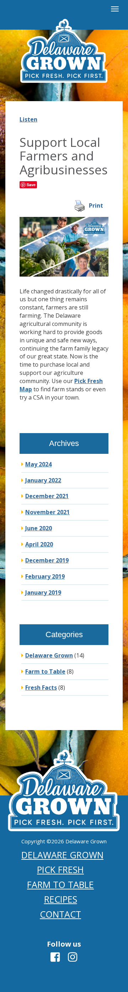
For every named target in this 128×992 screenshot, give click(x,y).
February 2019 (45, 576)
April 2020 (39, 544)
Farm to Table (45, 671)
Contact (60, 914)
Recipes (60, 899)
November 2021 (47, 512)
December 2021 (47, 496)
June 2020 (38, 528)
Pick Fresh (60, 869)
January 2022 (43, 480)
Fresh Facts (41, 687)
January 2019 (43, 592)
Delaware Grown (49, 655)
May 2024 (38, 464)
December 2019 (47, 560)
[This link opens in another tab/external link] (55, 958)
